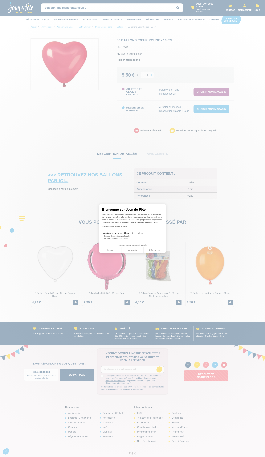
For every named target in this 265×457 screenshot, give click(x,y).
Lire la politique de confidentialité (114, 226)
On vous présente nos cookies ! (116, 239)
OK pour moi (154, 250)
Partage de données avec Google (117, 236)
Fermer (110, 250)
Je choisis (132, 250)
